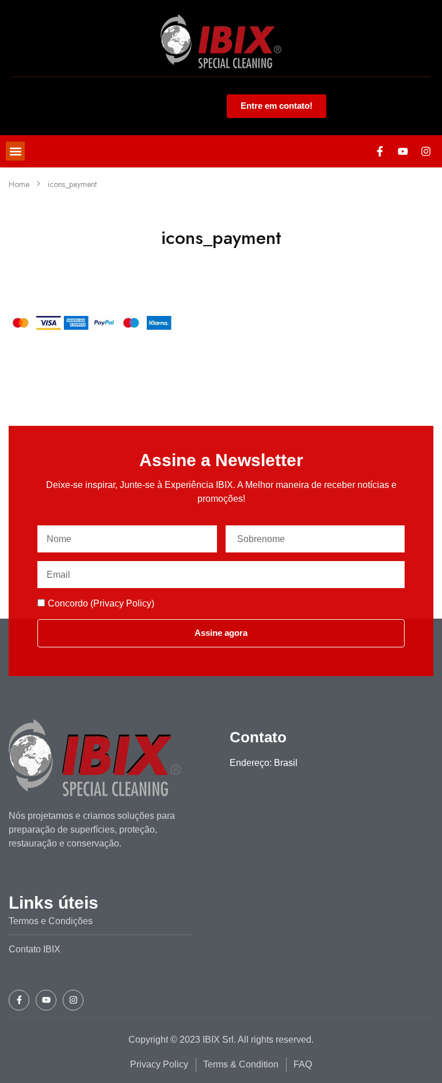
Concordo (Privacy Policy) (101, 603)
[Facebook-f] (379, 151)
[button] (15, 151)
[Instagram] (426, 151)
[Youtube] (403, 151)
